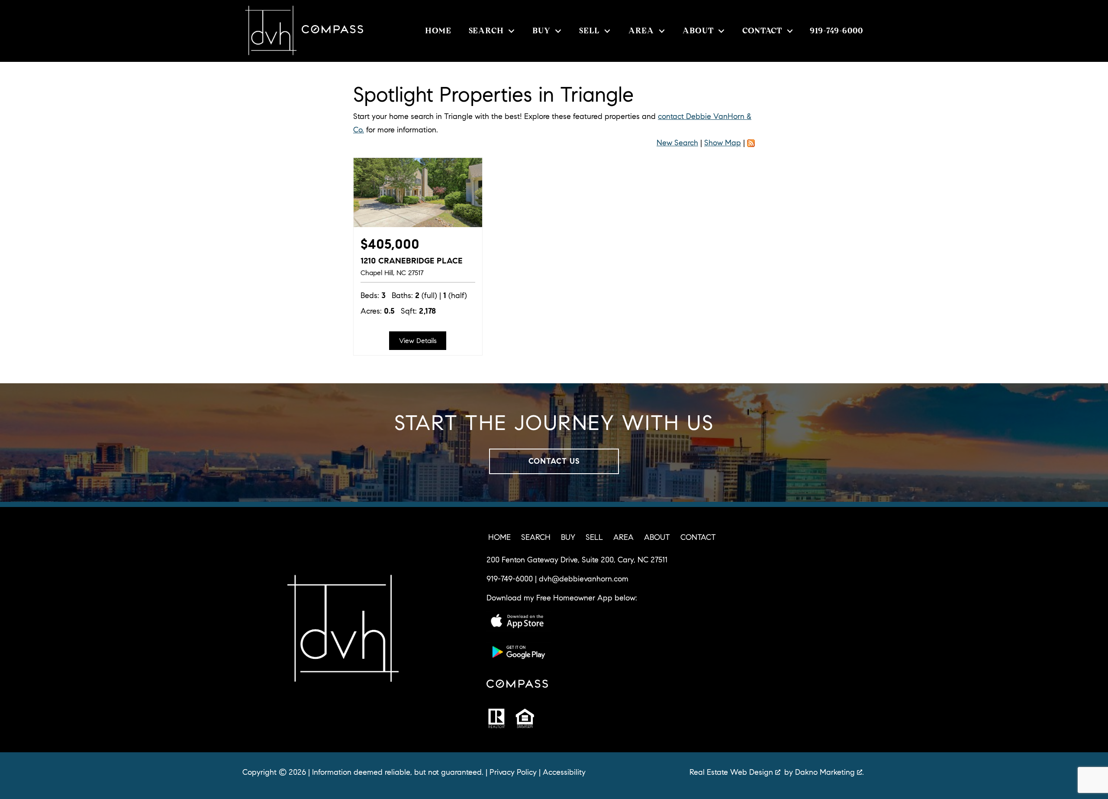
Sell (594, 537)
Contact (698, 537)
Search (536, 537)
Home (438, 31)
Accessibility (564, 772)
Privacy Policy (513, 772)
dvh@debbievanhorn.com (583, 579)
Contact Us (554, 461)
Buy (568, 537)
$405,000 (390, 244)
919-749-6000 (509, 579)
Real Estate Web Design (732, 772)
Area (623, 537)
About (657, 537)
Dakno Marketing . (829, 772)
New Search (677, 143)
